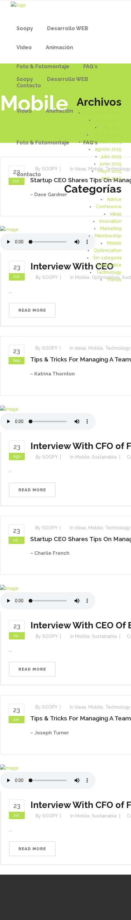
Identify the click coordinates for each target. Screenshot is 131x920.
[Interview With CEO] (9, 229)
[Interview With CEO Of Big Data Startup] (9, 588)
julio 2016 (111, 127)
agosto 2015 (108, 149)
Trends (114, 279)
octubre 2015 (107, 134)
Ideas (115, 213)
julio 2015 (111, 156)
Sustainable (108, 265)
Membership (108, 235)
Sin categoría (107, 257)
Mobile (114, 243)
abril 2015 (111, 178)
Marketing (110, 228)
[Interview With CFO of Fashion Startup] (9, 408)
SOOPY (50, 348)
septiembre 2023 (103, 112)
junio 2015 (110, 163)
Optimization (107, 250)
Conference (108, 206)
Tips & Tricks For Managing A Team (80, 359)
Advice (114, 199)
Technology (108, 272)
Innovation (110, 221)
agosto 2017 (108, 119)
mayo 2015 (109, 171)
